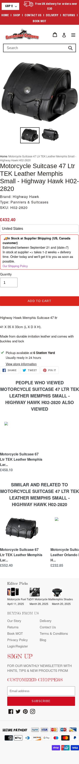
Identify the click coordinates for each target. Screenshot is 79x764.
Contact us (33, 15)
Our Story (14, 620)
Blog (43, 639)
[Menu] (73, 34)
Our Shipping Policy (15, 266)
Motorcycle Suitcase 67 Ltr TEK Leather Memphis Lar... (21, 459)
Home (5, 15)
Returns (69, 15)
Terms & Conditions (54, 633)
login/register (17, 646)
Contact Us (48, 627)
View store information (21, 364)
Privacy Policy (17, 639)
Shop (16, 15)
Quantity (6, 274)
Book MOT (39, 21)
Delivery (52, 15)
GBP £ (9, 6)
